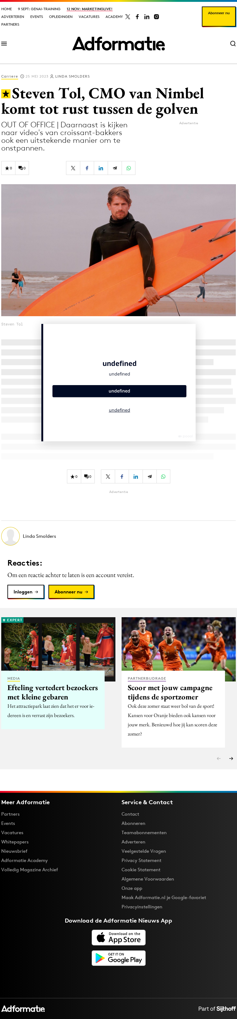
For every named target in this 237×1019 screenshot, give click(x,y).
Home (6, 8)
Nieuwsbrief (14, 851)
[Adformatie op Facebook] (137, 16)
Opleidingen (61, 16)
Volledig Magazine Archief (29, 870)
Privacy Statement (141, 860)
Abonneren (133, 823)
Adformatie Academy (24, 860)
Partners (10, 24)
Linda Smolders (72, 76)
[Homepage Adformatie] (118, 43)
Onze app (132, 888)
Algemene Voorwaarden (148, 879)
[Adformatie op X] (127, 16)
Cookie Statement (141, 870)
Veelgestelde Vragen (144, 851)
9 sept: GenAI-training (39, 8)
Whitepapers (15, 842)
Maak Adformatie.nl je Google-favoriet (164, 897)
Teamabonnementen (144, 832)
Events (36, 16)
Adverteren (12, 16)
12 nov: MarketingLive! (90, 8)
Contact (130, 814)
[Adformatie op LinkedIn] (146, 16)
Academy (114, 16)
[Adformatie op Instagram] (156, 16)
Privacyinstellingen (142, 907)
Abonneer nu (219, 13)
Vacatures (89, 16)
